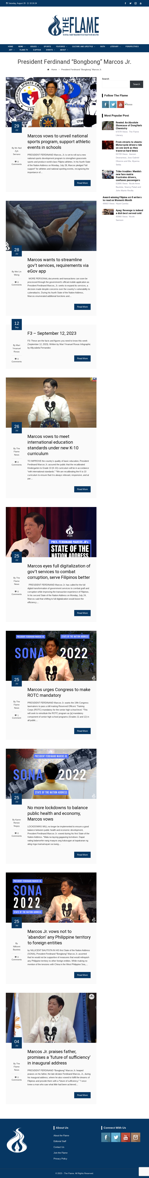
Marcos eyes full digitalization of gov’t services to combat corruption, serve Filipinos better (59, 571)
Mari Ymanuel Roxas (17, 348)
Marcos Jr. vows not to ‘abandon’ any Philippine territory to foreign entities (59, 937)
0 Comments (17, 958)
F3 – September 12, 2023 (52, 333)
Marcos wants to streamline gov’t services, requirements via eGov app (58, 265)
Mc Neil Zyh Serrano (17, 151)
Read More (82, 183)
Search (105, 79)
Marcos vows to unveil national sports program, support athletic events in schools (59, 141)
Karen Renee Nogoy (17, 823)
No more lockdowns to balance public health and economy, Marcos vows (58, 813)
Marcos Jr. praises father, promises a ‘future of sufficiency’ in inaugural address (59, 1057)
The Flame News (17, 451)
